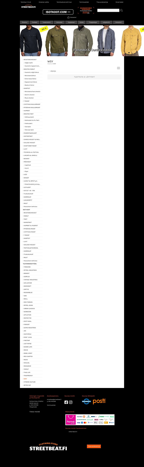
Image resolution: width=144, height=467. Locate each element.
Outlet (82, 22)
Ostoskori (118, 22)
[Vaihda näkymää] (118, 68)
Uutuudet (59, 22)
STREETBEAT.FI (73, 431)
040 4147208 (34, 405)
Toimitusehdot (84, 2)
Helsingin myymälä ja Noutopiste (37, 397)
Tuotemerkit (46, 22)
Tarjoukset (71, 22)
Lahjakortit (106, 22)
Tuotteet (34, 22)
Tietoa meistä (35, 412)
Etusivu (24, 22)
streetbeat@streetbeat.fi (54, 399)
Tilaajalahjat (93, 22)
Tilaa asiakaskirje (102, 2)
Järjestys (53, 71)
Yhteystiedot (33, 407)
